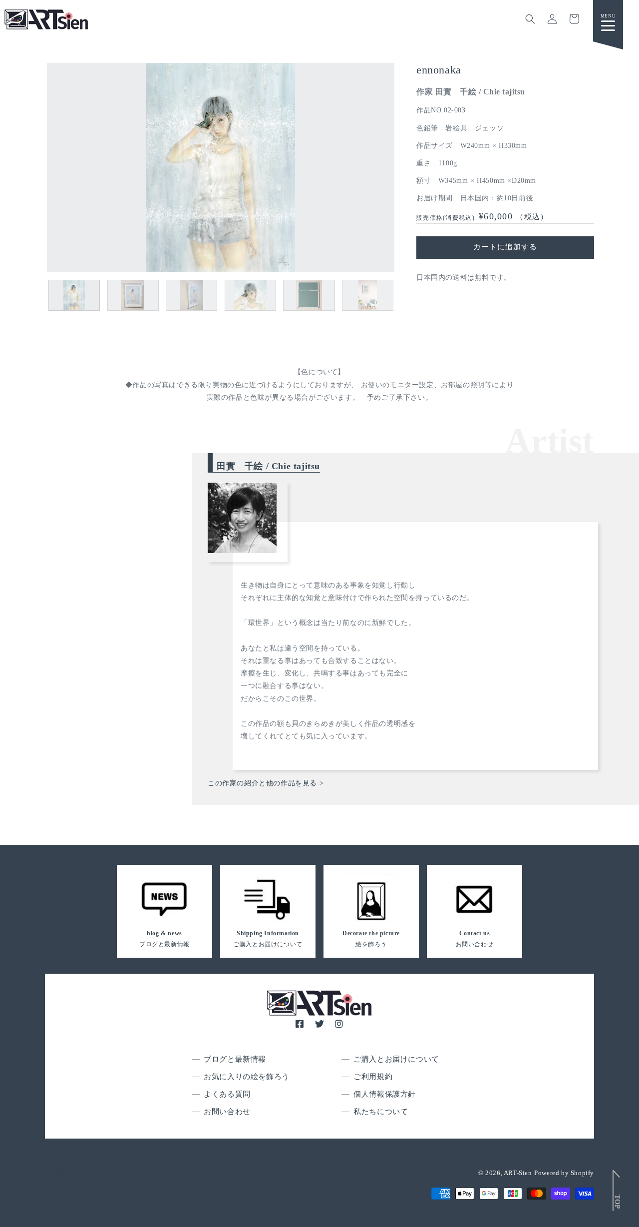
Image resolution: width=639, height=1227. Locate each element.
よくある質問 (227, 1094)
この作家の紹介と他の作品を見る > (265, 783)
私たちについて (380, 1112)
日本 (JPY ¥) (71, 1190)
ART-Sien (518, 1173)
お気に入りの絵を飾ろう (247, 1077)
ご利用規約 (372, 1077)
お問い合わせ (227, 1112)
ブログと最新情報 (235, 1059)
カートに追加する (505, 247)
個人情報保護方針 (384, 1094)
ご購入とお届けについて (396, 1059)
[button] (530, 19)
